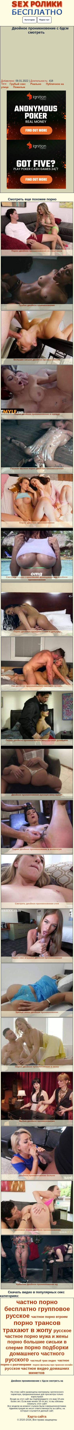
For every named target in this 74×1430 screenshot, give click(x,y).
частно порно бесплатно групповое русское (37, 1309)
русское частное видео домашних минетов (37, 1370)
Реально (35, 83)
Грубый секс (18, 83)
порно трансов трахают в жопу (32, 1326)
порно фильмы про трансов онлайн (53, 1365)
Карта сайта (37, 1416)
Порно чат (44, 20)
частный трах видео (43, 1360)
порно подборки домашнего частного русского (36, 1354)
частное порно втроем (49, 1317)
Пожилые (19, 87)
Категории (30, 20)
